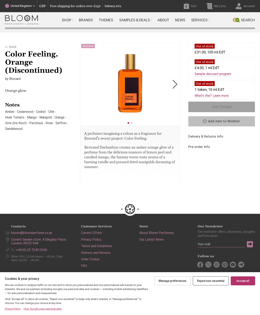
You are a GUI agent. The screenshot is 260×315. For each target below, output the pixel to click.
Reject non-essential (210, 280)
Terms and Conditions (96, 246)
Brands (86, 20)
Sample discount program (213, 74)
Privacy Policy (91, 239)
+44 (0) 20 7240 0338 (31, 250)
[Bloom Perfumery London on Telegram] (241, 265)
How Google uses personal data (43, 308)
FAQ (84, 266)
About (163, 20)
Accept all (242, 280)
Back (12, 46)
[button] (128, 123)
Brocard (15, 79)
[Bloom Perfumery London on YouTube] (233, 265)
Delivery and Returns (95, 253)
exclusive (88, 46)
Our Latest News (151, 239)
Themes (106, 20)
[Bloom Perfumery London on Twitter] (208, 265)
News (180, 20)
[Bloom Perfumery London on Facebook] (200, 265)
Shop (66, 20)
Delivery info (113, 6)
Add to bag (222, 107)
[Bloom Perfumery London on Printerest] (225, 265)
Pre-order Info (199, 147)
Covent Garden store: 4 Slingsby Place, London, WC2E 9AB (39, 241)
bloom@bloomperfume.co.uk (31, 233)
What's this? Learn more (212, 96)
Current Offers (91, 233)
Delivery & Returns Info (205, 136)
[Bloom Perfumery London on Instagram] (216, 265)
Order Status (90, 259)
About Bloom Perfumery (156, 233)
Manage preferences (172, 280)
